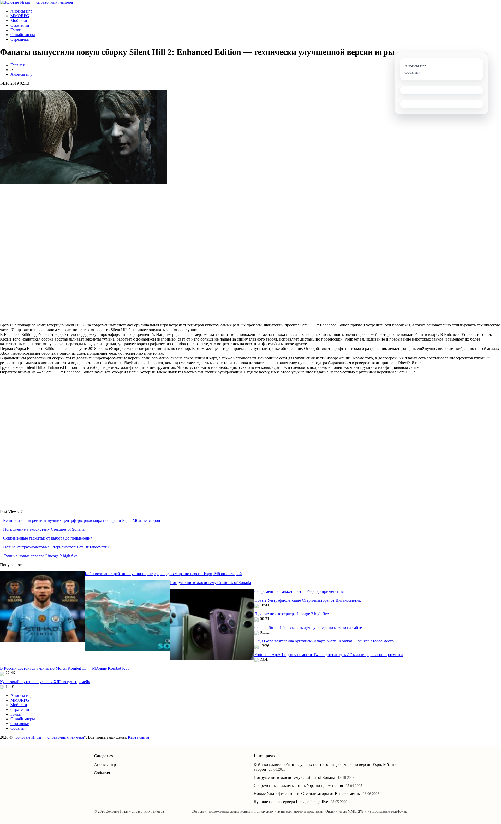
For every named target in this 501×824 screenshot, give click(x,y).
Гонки (15, 30)
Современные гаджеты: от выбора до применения (47, 538)
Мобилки (18, 20)
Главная (17, 65)
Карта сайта (138, 737)
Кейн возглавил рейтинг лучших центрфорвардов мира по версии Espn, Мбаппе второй (81, 520)
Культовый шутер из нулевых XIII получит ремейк (45, 682)
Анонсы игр (21, 11)
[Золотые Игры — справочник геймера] (36, 2)
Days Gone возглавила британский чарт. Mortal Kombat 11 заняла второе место (324, 641)
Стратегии (19, 25)
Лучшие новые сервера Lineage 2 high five (40, 556)
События (18, 728)
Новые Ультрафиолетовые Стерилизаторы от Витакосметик (56, 547)
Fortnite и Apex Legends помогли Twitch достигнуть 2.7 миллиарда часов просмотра (328, 654)
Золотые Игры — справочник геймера (49, 737)
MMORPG (19, 16)
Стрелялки (19, 39)
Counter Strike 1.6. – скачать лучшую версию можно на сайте (308, 627)
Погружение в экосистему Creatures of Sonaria (44, 529)
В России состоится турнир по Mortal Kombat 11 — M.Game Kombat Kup (64, 668)
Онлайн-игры (22, 34)
